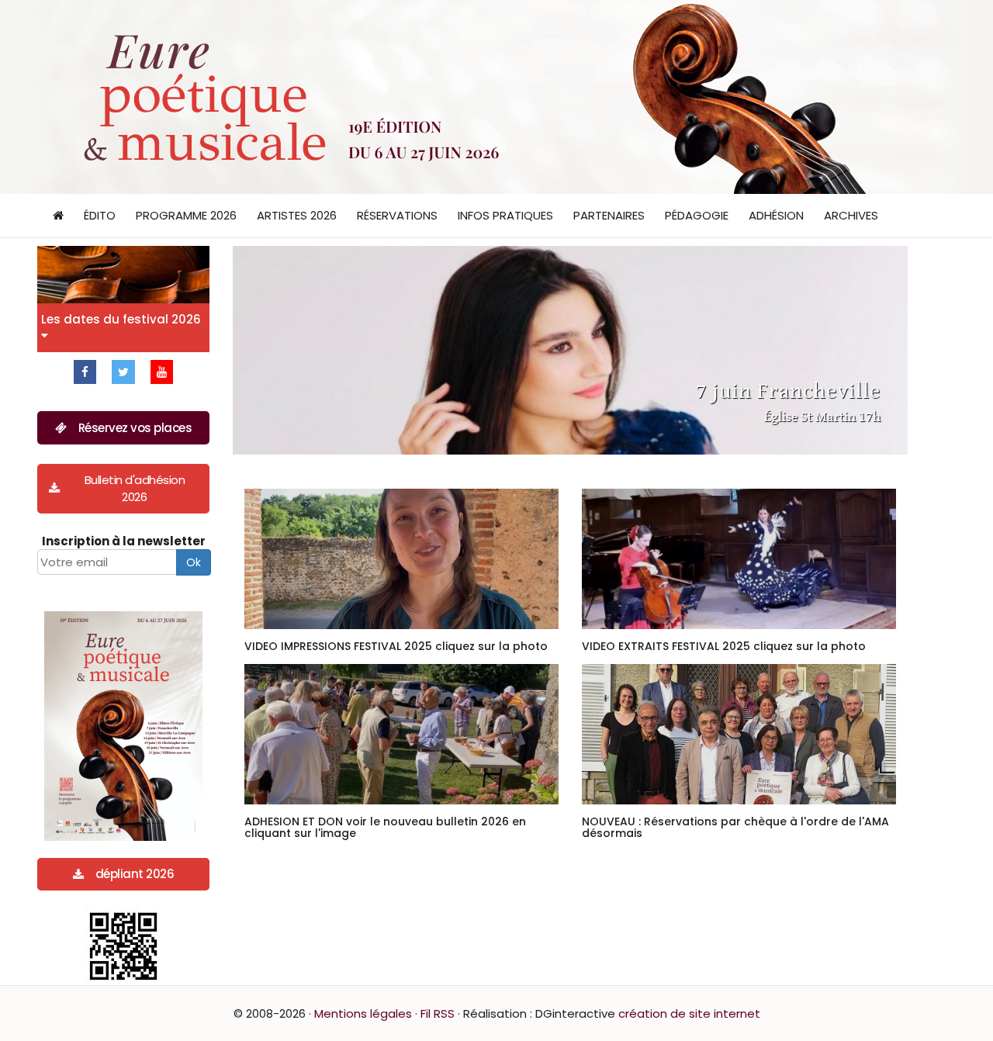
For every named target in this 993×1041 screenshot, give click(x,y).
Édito (100, 215)
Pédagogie (696, 215)
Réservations (397, 215)
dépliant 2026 (135, 874)
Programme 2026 (186, 215)
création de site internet (689, 1013)
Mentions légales (363, 1013)
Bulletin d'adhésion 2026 (135, 488)
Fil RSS (437, 1013)
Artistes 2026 (297, 215)
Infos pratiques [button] (505, 215)
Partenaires (609, 215)
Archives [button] (851, 215)
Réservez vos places (135, 428)
